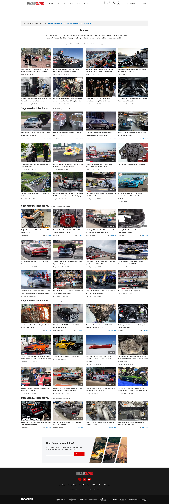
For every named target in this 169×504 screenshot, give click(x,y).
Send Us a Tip (84, 485)
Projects (70, 3)
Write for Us (96, 485)
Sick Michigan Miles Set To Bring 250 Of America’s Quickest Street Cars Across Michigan (130, 195)
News (58, 3)
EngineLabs (80, 138)
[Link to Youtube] (118, 3)
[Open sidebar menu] (22, 3)
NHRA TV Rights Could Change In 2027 (130, 290)
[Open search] (104, 3)
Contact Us (72, 485)
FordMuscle (87, 23)
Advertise (107, 485)
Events (78, 3)
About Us (62, 485)
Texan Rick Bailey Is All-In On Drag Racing (66, 356)
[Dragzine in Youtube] (89, 479)
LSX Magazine (79, 330)
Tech (63, 3)
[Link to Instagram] (113, 3)
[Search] (100, 43)
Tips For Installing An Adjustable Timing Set (131, 164)
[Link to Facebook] (109, 3)
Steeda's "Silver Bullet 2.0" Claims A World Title (63, 23)
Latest (51, 3)
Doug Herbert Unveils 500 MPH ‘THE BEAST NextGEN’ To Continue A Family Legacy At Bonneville (99, 358)
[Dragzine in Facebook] (80, 479)
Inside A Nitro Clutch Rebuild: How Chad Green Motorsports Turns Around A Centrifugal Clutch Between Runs (133, 358)
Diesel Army (113, 235)
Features (85, 3)
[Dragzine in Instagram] (84, 479)
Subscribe (79, 454)
